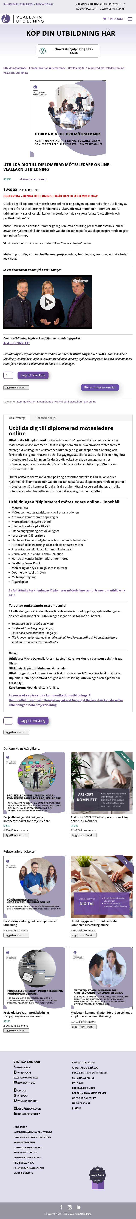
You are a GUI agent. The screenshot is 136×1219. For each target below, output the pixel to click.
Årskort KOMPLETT (16, 343)
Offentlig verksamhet (28, 1147)
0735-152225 (23, 1067)
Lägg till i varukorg (33, 375)
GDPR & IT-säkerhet (84, 1098)
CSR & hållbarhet (83, 1077)
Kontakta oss (44, 4)
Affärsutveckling (83, 1062)
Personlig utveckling (27, 1157)
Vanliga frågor (27, 1100)
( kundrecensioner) (33, 179)
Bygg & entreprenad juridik (89, 1072)
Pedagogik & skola (25, 1152)
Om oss (21, 1090)
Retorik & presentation (29, 1167)
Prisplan (23, 1095)
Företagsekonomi (83, 1088)
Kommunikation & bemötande (33, 1132)
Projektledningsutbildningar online (75, 401)
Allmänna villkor (29, 1108)
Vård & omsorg (23, 1172)
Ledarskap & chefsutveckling (32, 1137)
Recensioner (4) (46, 418)
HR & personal (81, 1103)
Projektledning (24, 1162)
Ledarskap (20, 1127)
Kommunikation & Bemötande (47, 68)
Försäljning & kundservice (89, 1093)
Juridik (76, 1108)
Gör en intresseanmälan (100, 387)
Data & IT (77, 1082)
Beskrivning (17, 418)
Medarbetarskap (24, 1142)
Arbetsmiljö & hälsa (85, 1067)
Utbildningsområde (15, 68)
